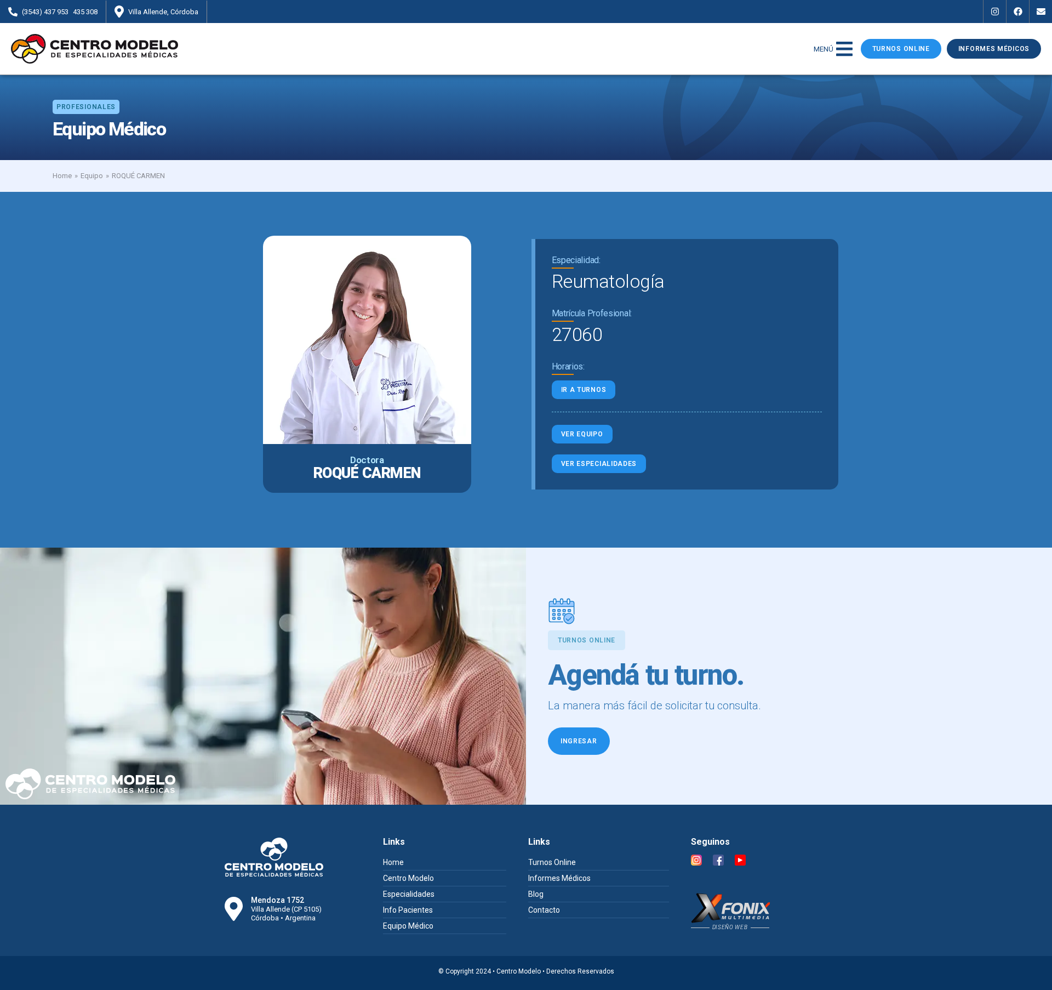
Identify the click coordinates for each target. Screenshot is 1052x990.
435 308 (85, 12)
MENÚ (823, 49)
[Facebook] (1017, 11)
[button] (86, 107)
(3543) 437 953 (45, 12)
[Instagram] (994, 11)
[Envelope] (1040, 11)
